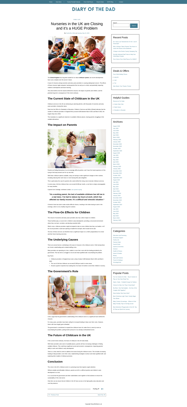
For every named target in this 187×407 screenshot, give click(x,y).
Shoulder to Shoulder (120, 110)
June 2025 (116, 157)
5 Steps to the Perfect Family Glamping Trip (125, 51)
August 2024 (116, 180)
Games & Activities (118, 246)
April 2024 (116, 189)
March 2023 (116, 218)
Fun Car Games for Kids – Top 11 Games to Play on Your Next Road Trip (125, 278)
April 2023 (116, 216)
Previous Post (54, 395)
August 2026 (116, 126)
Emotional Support (118, 237)
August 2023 (116, 206)
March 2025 (116, 164)
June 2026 (116, 130)
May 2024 (115, 186)
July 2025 (115, 155)
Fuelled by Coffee (70, 33)
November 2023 (117, 200)
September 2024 (117, 177)
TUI (115, 83)
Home (50, 2)
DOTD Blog (110, 2)
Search (115, 23)
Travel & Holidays (118, 260)
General (115, 249)
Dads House (117, 107)
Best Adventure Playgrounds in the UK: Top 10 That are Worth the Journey (125, 308)
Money (115, 255)
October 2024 (116, 175)
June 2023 (116, 211)
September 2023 (117, 204)
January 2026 (116, 142)
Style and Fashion (118, 258)
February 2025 (117, 166)
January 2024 (116, 195)
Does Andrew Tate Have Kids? (121, 293)
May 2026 (115, 133)
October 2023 (116, 202)
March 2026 (116, 137)
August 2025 (116, 153)
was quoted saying (76, 189)
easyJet (116, 77)
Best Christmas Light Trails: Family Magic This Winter (124, 297)
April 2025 (116, 162)
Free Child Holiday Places (120, 74)
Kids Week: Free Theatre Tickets (122, 86)
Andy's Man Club (118, 104)
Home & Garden (117, 253)
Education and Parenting (119, 235)
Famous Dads (117, 242)
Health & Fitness (117, 251)
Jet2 (115, 80)
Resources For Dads (118, 101)
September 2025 (117, 151)
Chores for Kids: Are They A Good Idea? (124, 285)
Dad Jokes (58, 2)
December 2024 (117, 171)
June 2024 (116, 184)
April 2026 (116, 135)
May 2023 (115, 213)
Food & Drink (116, 244)
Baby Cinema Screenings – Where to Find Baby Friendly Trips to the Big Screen (124, 302)
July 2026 (115, 128)
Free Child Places (88, 2)
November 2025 (117, 146)
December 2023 (117, 198)
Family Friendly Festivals (73, 2)
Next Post (101, 395)
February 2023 (117, 220)
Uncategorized (117, 262)
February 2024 (117, 193)
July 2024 (115, 182)
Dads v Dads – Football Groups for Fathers (125, 282)
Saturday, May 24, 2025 (83, 33)
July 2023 (115, 209)
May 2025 (115, 159)
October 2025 (116, 148)
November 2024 (117, 173)
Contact (121, 2)
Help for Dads (100, 2)
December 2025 (117, 144)
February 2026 (117, 139)
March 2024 (116, 191)
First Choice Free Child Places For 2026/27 (125, 59)
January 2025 (116, 168)
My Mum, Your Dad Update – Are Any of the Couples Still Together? (125, 289)
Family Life (76, 19)
